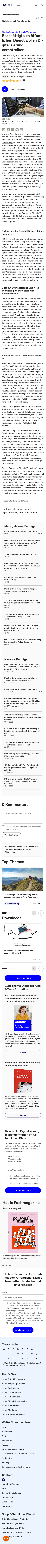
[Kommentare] (24, 81)
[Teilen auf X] (8, 130)
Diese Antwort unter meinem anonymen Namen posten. (23, 827)
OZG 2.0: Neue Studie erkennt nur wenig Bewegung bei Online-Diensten (22, 640)
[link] (10, 14)
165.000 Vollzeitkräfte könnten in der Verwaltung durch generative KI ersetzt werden (22, 602)
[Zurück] (34, 913)
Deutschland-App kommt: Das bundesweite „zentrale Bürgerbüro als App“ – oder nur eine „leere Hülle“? (22, 542)
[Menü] (18, 4)
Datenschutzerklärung (21, 1308)
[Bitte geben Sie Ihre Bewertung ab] (17, 80)
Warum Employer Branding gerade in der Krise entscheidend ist (22, 754)
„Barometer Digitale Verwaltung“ (23, 468)
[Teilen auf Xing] (17, 130)
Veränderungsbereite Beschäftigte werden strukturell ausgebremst (22, 615)
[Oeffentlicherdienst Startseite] (8, 5)
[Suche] (35, 4)
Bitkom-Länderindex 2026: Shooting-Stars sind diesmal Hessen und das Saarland (21, 781)
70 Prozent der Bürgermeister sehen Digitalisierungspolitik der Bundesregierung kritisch (22, 717)
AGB (38, 1303)
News (5, 76)
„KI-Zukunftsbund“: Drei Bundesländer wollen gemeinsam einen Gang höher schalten (22, 767)
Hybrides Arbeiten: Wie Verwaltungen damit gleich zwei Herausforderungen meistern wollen (21, 628)
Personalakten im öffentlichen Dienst (21, 531)
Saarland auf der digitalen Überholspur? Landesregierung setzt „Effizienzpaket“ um (22, 731)
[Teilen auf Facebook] (13, 130)
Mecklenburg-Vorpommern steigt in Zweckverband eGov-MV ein (20, 590)
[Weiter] (41, 913)
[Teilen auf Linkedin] (21, 130)
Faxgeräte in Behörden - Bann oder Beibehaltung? (20, 578)
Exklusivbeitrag (12, 903)
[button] (11, 834)
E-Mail (4, 1292)
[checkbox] (3, 826)
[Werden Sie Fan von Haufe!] (3, 1479)
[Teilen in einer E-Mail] (4, 130)
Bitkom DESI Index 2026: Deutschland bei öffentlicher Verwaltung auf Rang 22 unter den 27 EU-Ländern (22, 565)
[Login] (41, 4)
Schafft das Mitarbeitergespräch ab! (20, 554)
